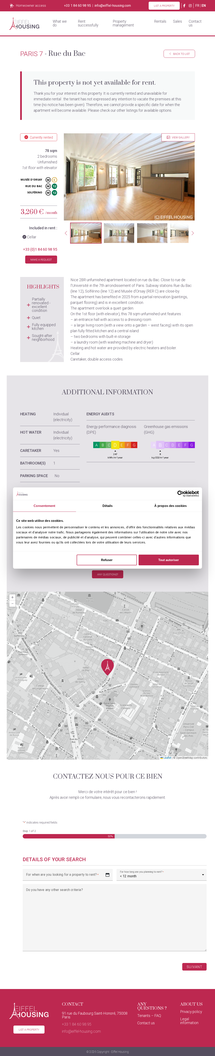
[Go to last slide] (66, 233)
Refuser (107, 560)
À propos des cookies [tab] (170, 506)
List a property (164, 5)
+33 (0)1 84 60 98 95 (40, 249)
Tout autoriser (168, 560)
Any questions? (107, 574)
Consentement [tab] (44, 506)
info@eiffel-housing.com (112, 5)
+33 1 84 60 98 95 (77, 5)
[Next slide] (193, 233)
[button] (86, 233)
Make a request (41, 259)
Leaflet (167, 757)
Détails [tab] (107, 506)
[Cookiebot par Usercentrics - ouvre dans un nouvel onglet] (180, 494)
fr (197, 6)
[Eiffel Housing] (24, 23)
